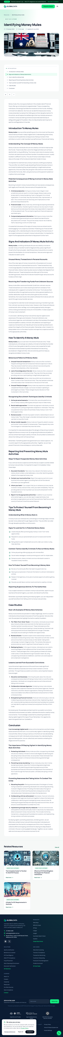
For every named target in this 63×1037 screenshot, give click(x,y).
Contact (6, 992)
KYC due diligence (8, 955)
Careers (6, 979)
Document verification (10, 966)
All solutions (7, 968)
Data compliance (8, 990)
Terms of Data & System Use (51, 1027)
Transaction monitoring (39, 955)
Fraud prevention (8, 960)
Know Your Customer (11, 19)
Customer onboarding (39, 958)
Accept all (30, 1032)
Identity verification (9, 950)
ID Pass (35, 928)
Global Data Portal (38, 941)
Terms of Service (48, 1006)
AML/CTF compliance (9, 958)
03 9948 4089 (8, 931)
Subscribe (54, 1001)
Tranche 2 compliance (39, 952)
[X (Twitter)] (9, 941)
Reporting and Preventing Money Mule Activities (21, 80)
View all (57, 847)
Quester (35, 938)
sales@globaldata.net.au (11, 933)
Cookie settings (48, 1030)
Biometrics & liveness (9, 952)
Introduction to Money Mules (16, 71)
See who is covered (53, 1)
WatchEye (35, 922)
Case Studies (12, 85)
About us (6, 976)
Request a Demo (48, 6)
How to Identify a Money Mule (16, 77)
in (5, 94)
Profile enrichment (38, 963)
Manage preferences (9, 1032)
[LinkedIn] (5, 941)
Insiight (35, 933)
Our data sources (8, 987)
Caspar (35, 930)
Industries (6, 982)
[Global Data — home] (10, 6)
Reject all (20, 1032)
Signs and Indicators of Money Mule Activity (20, 74)
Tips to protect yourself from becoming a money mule (22, 83)
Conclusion (12, 88)
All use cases (36, 966)
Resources (6, 15)
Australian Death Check (39, 936)
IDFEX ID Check (37, 925)
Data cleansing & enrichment (11, 963)
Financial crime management (40, 960)
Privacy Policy (37, 1006)
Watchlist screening (38, 950)
